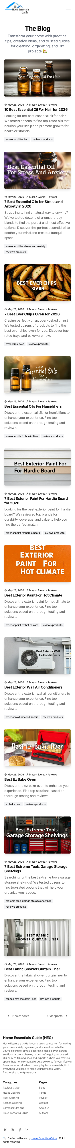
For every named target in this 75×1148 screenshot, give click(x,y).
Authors (43, 1112)
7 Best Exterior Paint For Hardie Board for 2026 (36, 500)
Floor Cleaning (11, 1097)
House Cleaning (11, 1092)
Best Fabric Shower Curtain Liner (32, 969)
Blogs (42, 1087)
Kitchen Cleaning (12, 1102)
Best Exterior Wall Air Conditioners (33, 687)
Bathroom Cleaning (13, 1107)
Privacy (43, 1097)
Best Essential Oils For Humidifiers (33, 406)
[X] (5, 1130)
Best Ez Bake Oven (20, 779)
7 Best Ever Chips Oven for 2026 (32, 314)
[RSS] (27, 1130)
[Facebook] (19, 1130)
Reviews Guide (11, 1087)
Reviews (52, 104)
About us (44, 1107)
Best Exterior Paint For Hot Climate (33, 595)
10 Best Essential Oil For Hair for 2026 (36, 109)
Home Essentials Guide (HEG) (28, 1038)
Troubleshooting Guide (15, 1112)
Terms (42, 1092)
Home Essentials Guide (44, 1138)
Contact (43, 1102)
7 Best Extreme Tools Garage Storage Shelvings (36, 868)
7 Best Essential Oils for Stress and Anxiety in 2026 (33, 204)
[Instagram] (12, 1130)
